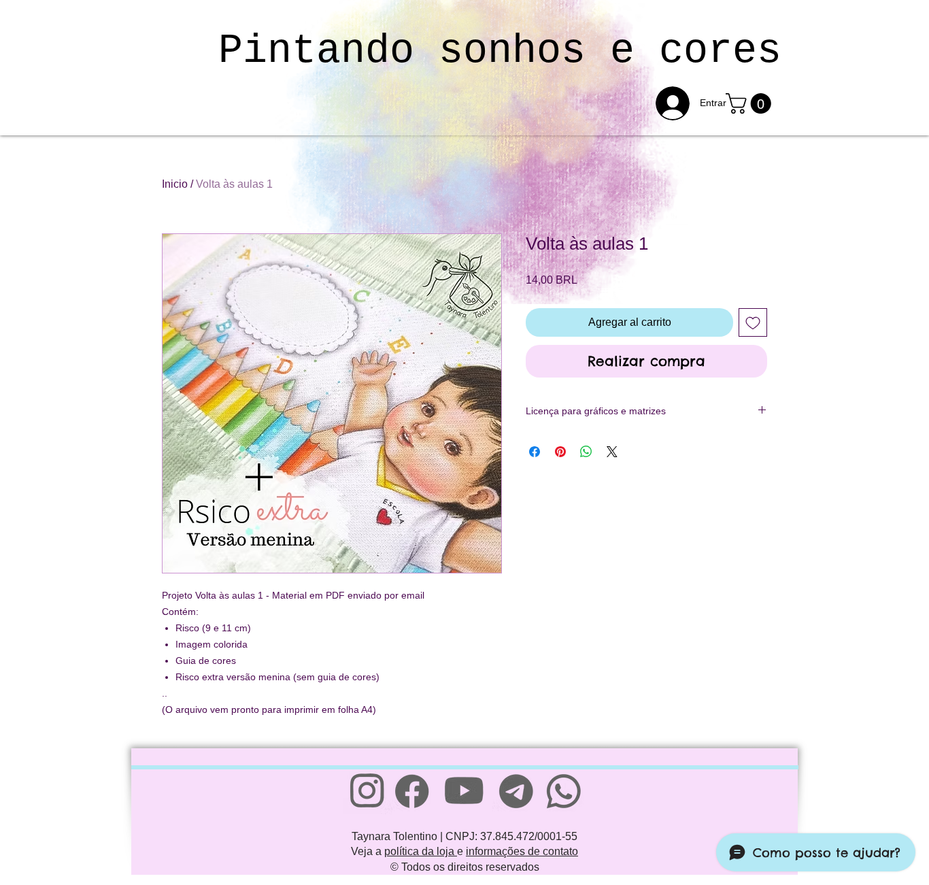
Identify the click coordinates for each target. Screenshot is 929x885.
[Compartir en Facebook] (534, 452)
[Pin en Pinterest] (560, 452)
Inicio (175, 184)
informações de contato (522, 851)
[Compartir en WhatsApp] (586, 452)
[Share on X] (612, 452)
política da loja (420, 851)
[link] (751, 103)
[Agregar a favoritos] (753, 322)
